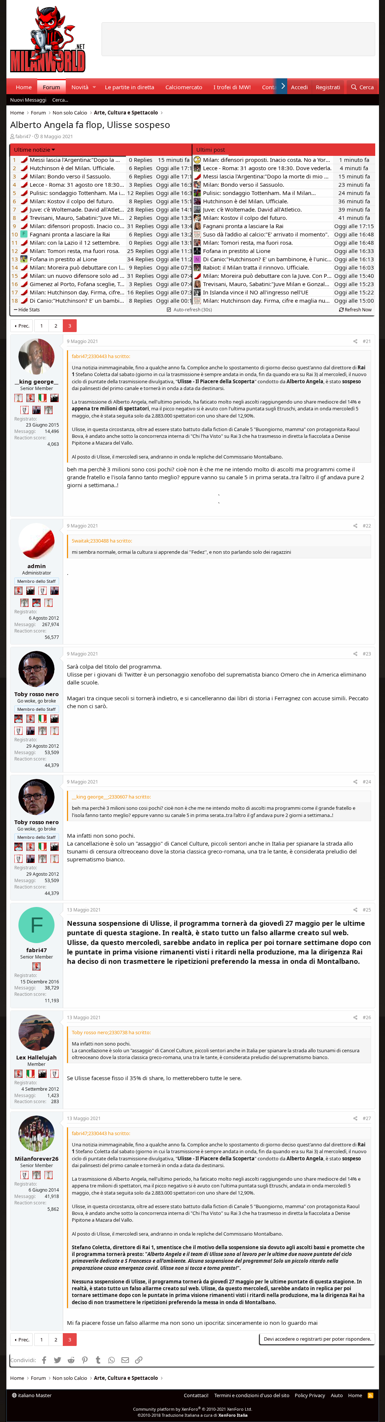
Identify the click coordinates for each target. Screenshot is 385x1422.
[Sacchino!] (36, 603)
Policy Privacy (310, 1395)
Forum (51, 87)
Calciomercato (183, 87)
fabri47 (23, 136)
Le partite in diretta (129, 87)
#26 (367, 1017)
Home (24, 87)
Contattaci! (196, 1395)
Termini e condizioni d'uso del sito (252, 1395)
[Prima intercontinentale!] (18, 398)
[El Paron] (54, 398)
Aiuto (337, 1395)
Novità (79, 87)
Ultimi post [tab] (210, 149)
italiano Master (34, 1395)
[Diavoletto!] (30, 398)
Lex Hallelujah (36, 1057)
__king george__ (36, 381)
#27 (367, 1118)
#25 (367, 910)
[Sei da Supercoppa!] (48, 410)
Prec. (23, 325)
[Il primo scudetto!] (42, 398)
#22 (367, 526)
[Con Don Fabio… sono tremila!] (36, 410)
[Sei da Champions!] (24, 410)
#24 (367, 782)
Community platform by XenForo (192, 1409)
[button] (94, 87)
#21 (367, 341)
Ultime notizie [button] (32, 149)
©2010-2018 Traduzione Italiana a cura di (193, 1415)
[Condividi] (355, 341)
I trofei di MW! (232, 87)
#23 (367, 654)
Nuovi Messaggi (28, 99)
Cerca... (60, 99)
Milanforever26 (37, 1158)
